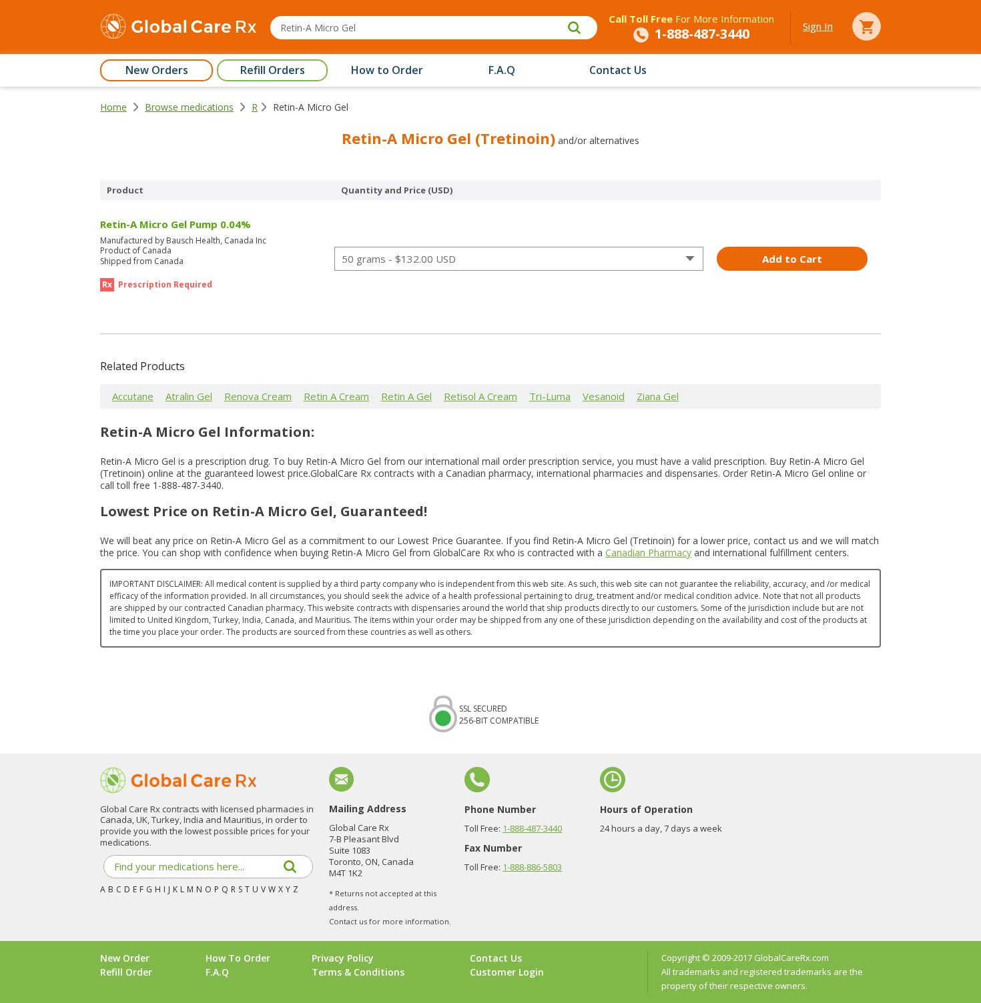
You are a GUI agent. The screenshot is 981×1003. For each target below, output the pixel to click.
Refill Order (126, 972)
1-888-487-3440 (532, 828)
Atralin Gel (189, 396)
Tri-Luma (550, 396)
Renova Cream (258, 396)
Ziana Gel (658, 396)
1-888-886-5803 (532, 867)
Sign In (818, 26)
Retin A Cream (336, 396)
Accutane (132, 396)
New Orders (156, 70)
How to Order (387, 70)
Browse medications (189, 107)
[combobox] (518, 259)
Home (113, 107)
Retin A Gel (406, 396)
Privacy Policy (343, 958)
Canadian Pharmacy (648, 552)
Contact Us (618, 70)
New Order (124, 958)
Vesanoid (604, 396)
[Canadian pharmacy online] (178, 28)
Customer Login (507, 972)
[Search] (574, 27)
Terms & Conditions (358, 972)
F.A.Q (501, 70)
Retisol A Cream (480, 396)
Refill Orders (272, 70)
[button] (980, 999)
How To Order (238, 958)
